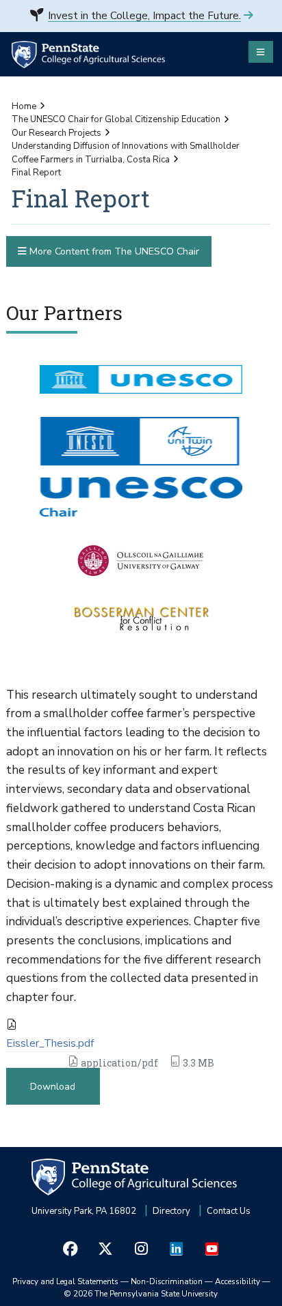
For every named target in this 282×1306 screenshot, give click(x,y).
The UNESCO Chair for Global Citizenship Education (116, 119)
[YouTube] (211, 1248)
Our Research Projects (56, 133)
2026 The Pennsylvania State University (141, 1293)
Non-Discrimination (167, 1281)
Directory (171, 1211)
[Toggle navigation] (260, 52)
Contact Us (229, 1211)
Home (24, 106)
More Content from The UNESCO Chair (113, 251)
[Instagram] (141, 1248)
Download (52, 1086)
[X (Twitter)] (106, 1248)
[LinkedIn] (176, 1248)
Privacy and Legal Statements (65, 1281)
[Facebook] (70, 1248)
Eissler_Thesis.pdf (50, 1043)
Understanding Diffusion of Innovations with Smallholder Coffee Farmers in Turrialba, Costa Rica (126, 153)
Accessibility (237, 1281)
